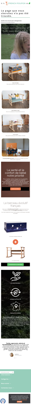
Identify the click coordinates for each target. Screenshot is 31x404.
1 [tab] (15, 358)
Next (27, 350)
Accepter (19, 401)
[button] (15, 188)
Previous (4, 350)
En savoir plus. (24, 399)
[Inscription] (12, 372)
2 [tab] (16, 358)
